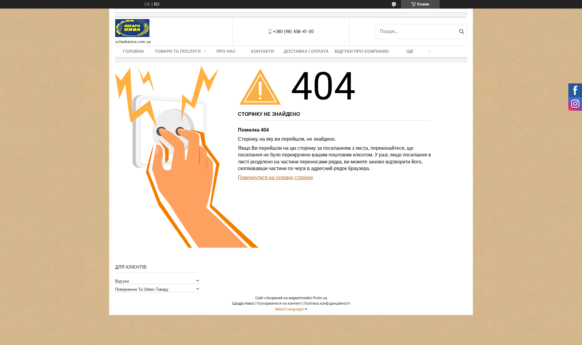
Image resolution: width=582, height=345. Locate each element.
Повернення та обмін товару (142, 289)
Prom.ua (320, 298)
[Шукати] (461, 31)
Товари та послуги (178, 51)
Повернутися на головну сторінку (275, 177)
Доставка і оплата (306, 51)
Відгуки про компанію (362, 51)
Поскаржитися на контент (278, 303)
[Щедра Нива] (132, 28)
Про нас (226, 51)
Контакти (262, 51)
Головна (133, 51)
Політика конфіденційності (327, 303)
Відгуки (122, 281)
